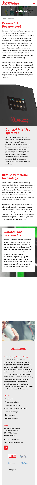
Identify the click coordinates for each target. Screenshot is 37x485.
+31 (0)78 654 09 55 (13, 440)
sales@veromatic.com (15, 442)
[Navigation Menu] (34, 3)
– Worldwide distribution (11, 418)
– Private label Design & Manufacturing (15, 408)
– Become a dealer (9, 415)
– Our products (8, 399)
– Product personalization (11, 402)
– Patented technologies (11, 412)
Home (4, 18)
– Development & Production (12, 405)
